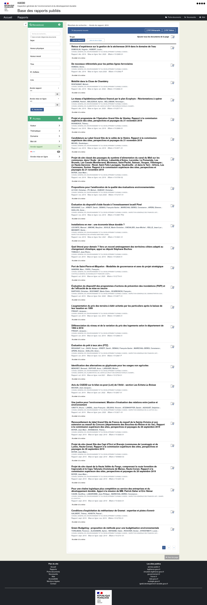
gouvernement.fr (153, 574)
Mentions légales (53, 581)
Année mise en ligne (39, 156)
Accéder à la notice (78, 58)
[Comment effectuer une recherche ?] (59, 24)
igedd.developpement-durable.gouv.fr (154, 583)
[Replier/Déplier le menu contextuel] (25, 24)
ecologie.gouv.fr (154, 581)
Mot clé (33, 141)
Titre (32, 64)
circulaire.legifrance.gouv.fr (154, 571)
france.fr (154, 576)
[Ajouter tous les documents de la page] (173, 37)
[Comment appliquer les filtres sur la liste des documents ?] (59, 118)
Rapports (53, 569)
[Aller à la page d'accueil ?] (204, 3)
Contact (53, 583)
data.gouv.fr (153, 579)
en (31, 90)
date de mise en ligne (96, 40)
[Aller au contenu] (200, 3)
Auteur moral (35, 56)
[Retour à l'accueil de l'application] (103, 597)
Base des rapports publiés (39, 10)
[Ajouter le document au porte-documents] (172, 48)
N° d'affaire (34, 72)
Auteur (33, 125)
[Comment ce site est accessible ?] (198, 3)
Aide (53, 576)
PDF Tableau (169, 30)
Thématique (35, 131)
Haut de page (172, 557)
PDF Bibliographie (154, 30)
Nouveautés (53, 574)
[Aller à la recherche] (202, 3)
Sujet (32, 40)
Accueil (53, 567)
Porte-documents (53, 571)
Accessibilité (53, 579)
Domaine (34, 136)
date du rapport (77, 40)
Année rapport (36, 146)
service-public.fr (154, 567)
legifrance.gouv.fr (153, 569)
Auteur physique (37, 48)
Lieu (32, 80)
